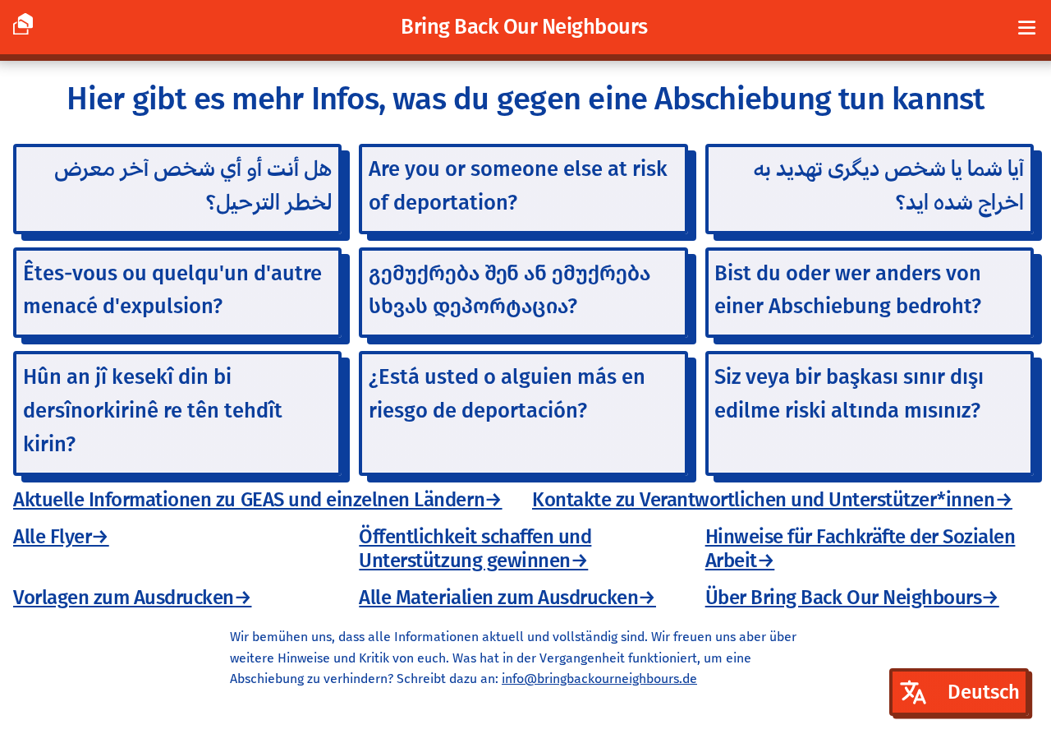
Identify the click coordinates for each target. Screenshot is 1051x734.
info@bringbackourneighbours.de (599, 678)
